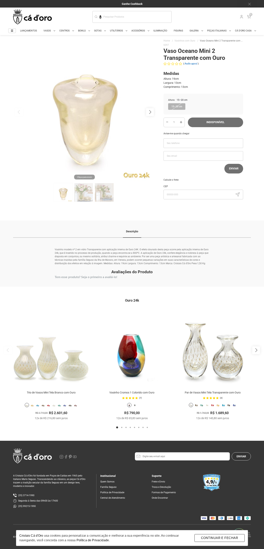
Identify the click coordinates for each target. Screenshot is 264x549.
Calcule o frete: (171, 179)
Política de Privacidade (112, 492)
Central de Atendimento (112, 498)
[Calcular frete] (237, 194)
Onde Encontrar (160, 498)
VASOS (47, 30)
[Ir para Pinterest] (70, 457)
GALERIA (194, 30)
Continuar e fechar (219, 538)
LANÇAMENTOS (28, 30)
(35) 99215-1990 (27, 506)
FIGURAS (178, 30)
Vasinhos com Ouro (186, 40)
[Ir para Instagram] (62, 457)
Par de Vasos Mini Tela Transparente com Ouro (213, 392)
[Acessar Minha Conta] (241, 17)
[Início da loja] (32, 16)
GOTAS (97, 30)
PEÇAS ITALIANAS (217, 30)
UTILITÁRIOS (116, 30)
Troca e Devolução (161, 487)
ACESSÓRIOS (138, 30)
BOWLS (82, 30)
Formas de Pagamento (164, 492)
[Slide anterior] (8, 350)
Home (168, 40)
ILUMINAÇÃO (160, 30)
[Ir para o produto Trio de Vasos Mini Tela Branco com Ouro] (51, 347)
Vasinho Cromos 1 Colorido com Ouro (131, 392)
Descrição (132, 231)
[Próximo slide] (256, 350)
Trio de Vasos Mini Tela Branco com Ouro (51, 392)
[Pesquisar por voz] (100, 16)
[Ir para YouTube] (75, 457)
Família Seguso (108, 487)
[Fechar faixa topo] (247, 4)
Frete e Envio (158, 481)
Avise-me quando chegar (176, 133)
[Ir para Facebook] (66, 457)
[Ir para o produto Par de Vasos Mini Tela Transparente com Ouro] (213, 347)
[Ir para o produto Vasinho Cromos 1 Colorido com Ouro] (132, 347)
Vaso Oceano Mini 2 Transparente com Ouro (223, 40)
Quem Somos (107, 481)
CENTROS (64, 30)
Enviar (233, 168)
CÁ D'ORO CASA (243, 30)
